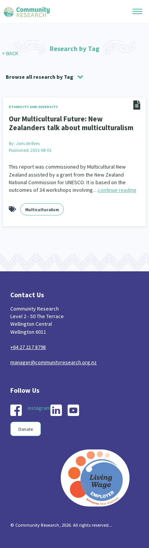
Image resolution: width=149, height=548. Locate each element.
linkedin (56, 410)
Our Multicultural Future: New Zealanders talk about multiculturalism (71, 123)
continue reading (117, 189)
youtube (73, 410)
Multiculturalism (42, 209)
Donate (25, 429)
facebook (16, 410)
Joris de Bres (28, 143)
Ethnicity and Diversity (33, 106)
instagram (39, 408)
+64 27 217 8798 (28, 347)
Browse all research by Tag (39, 76)
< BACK (10, 53)
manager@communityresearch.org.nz (53, 362)
